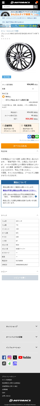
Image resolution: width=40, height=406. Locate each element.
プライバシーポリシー (9, 376)
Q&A (3, 392)
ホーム (3, 31)
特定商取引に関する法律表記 (11, 383)
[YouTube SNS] (24, 357)
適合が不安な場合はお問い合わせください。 (20, 190)
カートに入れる (20, 146)
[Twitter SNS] (15, 357)
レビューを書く (20, 278)
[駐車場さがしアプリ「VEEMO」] (9, 363)
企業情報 (5, 389)
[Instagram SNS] (9, 357)
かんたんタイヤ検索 (12, 31)
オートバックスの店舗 (14, 337)
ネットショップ (11, 326)
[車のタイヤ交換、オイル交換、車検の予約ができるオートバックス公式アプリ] (4, 363)
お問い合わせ (6, 396)
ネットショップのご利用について (29, 140)
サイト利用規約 (7, 380)
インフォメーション (13, 347)
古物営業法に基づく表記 (9, 386)
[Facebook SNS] (4, 357)
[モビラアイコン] (15, 363)
